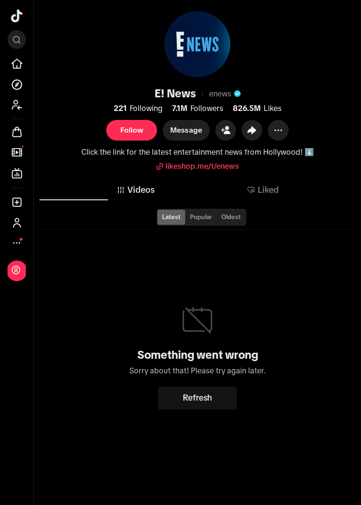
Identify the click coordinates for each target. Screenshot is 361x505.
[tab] (135, 190)
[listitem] (17, 64)
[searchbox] (17, 39)
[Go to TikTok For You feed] (17, 16)
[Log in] (16, 269)
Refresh (197, 397)
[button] (225, 130)
